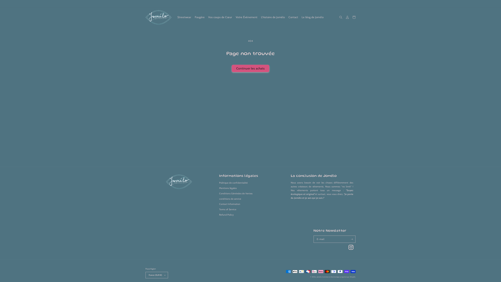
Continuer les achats (250, 68)
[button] (341, 17)
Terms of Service (227, 209)
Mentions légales (228, 188)
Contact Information (229, 204)
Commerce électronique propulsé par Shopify (339, 277)
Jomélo (319, 277)
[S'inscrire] (352, 239)
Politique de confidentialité (233, 182)
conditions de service (230, 198)
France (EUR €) (155, 275)
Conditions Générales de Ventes (236, 193)
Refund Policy (226, 214)
